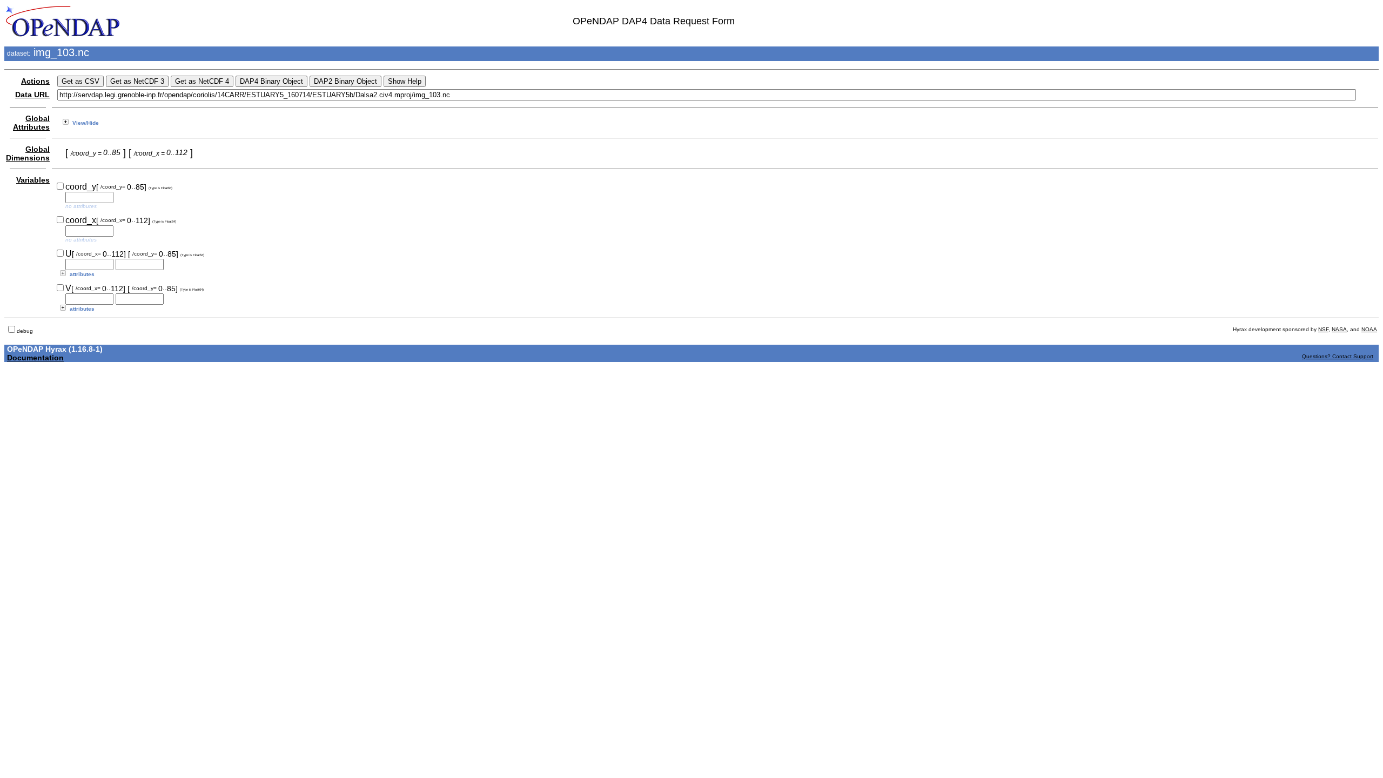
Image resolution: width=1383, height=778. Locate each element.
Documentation (35, 357)
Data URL (32, 94)
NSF (1323, 329)
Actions (35, 81)
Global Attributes (31, 122)
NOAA (1369, 329)
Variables (33, 180)
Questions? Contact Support (1337, 356)
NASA (1339, 329)
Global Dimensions (28, 153)
